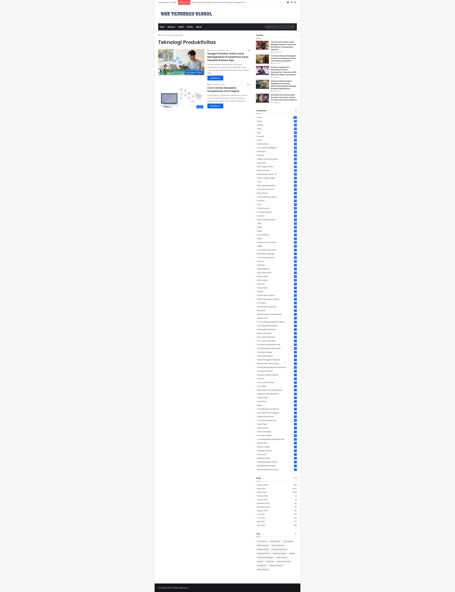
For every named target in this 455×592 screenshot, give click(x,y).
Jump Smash (262, 288)
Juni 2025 (261, 518)
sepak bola (270, 561)
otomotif (260, 136)
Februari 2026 (262, 496)
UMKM (259, 246)
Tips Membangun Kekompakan (269, 348)
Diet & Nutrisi (262, 193)
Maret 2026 (261, 492)
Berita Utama (262, 280)
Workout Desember (264, 333)
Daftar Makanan (263, 269)
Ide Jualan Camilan (264, 435)
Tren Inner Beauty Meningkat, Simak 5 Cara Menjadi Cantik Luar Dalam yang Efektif (283, 58)
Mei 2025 (260, 522)
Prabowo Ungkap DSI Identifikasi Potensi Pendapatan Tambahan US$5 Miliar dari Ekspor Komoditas (283, 71)
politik (259, 231)
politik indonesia (282, 557)
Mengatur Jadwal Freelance (268, 375)
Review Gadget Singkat (266, 178)
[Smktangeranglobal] (186, 14)
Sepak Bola (261, 163)
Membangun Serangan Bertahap (269, 390)
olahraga (292, 553)
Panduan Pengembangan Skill (268, 345)
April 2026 (261, 489)
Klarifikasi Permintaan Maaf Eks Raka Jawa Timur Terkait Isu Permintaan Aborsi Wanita (284, 97)
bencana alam (262, 428)
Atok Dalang (213, 50)
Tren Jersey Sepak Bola (266, 341)
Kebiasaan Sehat (263, 458)
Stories (190, 27)
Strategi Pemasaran (276, 565)
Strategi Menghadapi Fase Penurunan (271, 367)
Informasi (260, 201)
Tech (259, 204)
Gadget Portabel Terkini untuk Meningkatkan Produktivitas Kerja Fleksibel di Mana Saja (227, 57)
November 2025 (263, 507)
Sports (199, 27)
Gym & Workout (263, 235)
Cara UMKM (262, 386)
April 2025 (261, 525)
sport (259, 182)
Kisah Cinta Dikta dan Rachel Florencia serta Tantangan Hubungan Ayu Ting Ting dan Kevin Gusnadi (228, 2)
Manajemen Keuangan (265, 254)
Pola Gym (261, 284)
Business (171, 27)
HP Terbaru (261, 303)
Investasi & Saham (264, 212)
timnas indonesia (262, 569)
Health (181, 27)
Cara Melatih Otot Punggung (268, 413)
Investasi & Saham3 (265, 371)
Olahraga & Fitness (264, 451)
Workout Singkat (263, 447)
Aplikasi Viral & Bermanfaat (267, 159)
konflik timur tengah (279, 553)
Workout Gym (262, 318)
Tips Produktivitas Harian (266, 197)
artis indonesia (262, 541)
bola (259, 132)
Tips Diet (260, 379)
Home (162, 35)
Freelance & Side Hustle (266, 242)
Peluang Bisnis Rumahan (266, 329)
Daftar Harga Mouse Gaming (268, 299)
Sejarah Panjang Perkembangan (269, 314)
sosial (259, 140)
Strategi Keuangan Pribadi (267, 462)
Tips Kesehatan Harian (266, 257)
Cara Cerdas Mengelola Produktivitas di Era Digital (223, 89)
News (162, 27)
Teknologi (261, 265)
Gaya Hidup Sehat (264, 273)
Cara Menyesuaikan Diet (266, 420)
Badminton (261, 151)
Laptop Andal (262, 398)
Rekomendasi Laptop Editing (268, 363)
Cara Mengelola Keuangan (267, 326)
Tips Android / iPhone (265, 189)
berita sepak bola (263, 545)
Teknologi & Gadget (264, 352)
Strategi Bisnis (262, 144)
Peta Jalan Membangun (266, 337)
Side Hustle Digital (264, 432)
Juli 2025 (260, 514)
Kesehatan (261, 310)
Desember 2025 (263, 503)
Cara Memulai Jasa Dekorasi (268, 409)
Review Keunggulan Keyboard (268, 360)
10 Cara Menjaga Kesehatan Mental (270, 322)
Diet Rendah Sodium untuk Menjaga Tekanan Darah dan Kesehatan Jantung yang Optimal (283, 46)
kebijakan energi (262, 549)
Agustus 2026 (262, 485)
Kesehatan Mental (263, 553)
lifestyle (260, 125)
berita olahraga (275, 541)
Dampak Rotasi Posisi (265, 416)
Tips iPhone (261, 454)
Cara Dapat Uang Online (266, 250)
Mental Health (262, 276)
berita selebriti (288, 541)
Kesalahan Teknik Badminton (268, 394)
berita (259, 117)
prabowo (260, 561)
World (259, 238)
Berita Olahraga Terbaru (266, 220)
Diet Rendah (262, 443)
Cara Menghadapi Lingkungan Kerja (270, 439)
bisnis (259, 129)
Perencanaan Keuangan (265, 557)
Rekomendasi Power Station (268, 469)
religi (259, 223)
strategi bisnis (261, 565)
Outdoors (260, 216)
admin (211, 84)
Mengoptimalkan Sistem (266, 466)
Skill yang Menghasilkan (266, 185)
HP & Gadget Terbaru (265, 167)
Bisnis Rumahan (263, 170)
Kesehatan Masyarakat (279, 549)
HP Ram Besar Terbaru (266, 295)
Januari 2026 (262, 500)
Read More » (215, 78)
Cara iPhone (262, 401)
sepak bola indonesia (284, 561)
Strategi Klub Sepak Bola (266, 307)
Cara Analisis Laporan (265, 382)
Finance (260, 292)
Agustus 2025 (262, 511)
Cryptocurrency (263, 208)
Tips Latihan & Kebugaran (267, 148)
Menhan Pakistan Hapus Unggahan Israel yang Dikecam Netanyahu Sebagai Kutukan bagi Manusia (283, 85)
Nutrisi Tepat (262, 424)
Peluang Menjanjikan (265, 356)
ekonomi (260, 261)
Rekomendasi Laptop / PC (267, 174)
